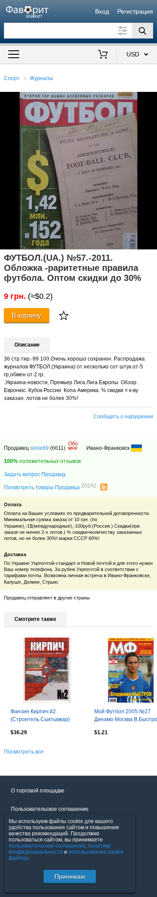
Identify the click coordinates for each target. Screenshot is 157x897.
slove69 (39, 448)
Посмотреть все (24, 752)
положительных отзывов (42, 461)
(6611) (57, 448)
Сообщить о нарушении (123, 416)
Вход (102, 11)
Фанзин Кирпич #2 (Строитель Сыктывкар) (40, 715)
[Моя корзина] (103, 55)
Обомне (73, 445)
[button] (149, 100)
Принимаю (70, 876)
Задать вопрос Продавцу (35, 474)
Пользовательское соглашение (50, 809)
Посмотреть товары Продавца (50, 487)
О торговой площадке (38, 791)
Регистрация (135, 11)
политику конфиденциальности (60, 849)
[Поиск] (142, 31)
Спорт (12, 78)
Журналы (41, 78)
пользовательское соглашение (47, 846)
